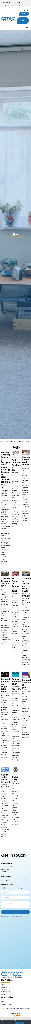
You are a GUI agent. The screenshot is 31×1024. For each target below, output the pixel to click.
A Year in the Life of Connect (5, 778)
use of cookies (10, 1022)
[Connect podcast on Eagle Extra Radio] (5, 674)
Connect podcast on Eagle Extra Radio (5, 685)
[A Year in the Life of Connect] (5, 769)
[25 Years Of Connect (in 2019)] (15, 573)
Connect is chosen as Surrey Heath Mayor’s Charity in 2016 (26, 588)
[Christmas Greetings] (5, 573)
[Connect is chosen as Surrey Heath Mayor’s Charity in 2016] (26, 573)
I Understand (20, 1022)
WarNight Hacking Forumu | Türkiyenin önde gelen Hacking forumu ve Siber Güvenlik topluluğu (6, 467)
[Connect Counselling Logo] (8, 17)
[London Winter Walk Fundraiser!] (26, 452)
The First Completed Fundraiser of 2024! (17, 463)
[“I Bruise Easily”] (15, 769)
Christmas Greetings (6, 580)
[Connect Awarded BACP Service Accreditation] (15, 674)
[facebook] (24, 10)
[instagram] (27, 10)
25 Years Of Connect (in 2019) (16, 584)
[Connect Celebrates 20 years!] (26, 675)
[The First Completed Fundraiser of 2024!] (15, 452)
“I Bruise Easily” (15, 777)
